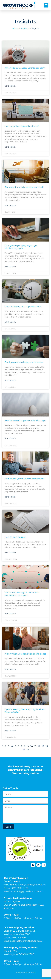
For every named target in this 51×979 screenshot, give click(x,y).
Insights (25, 28)
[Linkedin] (38, 865)
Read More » (10, 86)
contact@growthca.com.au (26, 891)
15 (24, 749)
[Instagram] (43, 865)
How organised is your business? (22, 126)
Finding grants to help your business (24, 362)
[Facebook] (33, 865)
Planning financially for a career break (24, 187)
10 (31, 746)
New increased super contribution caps (25, 420)
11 (35, 746)
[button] (46, 5)
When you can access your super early (25, 68)
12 (39, 746)
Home (15, 28)
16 (28, 749)
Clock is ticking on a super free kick (23, 306)
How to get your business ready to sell (24, 478)
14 (47, 746)
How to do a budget (15, 537)
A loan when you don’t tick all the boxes (25, 654)
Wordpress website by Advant (25, 972)
